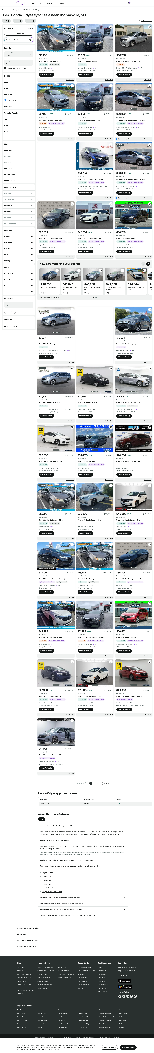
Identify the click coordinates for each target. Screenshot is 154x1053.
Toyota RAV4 (21, 1013)
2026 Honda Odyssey (46, 804)
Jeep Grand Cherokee (85, 1017)
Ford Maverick (62, 1013)
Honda (32, 10)
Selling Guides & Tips (64, 978)
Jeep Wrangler (83, 1013)
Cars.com (93, 1045)
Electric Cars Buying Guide (25, 990)
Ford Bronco (62, 1017)
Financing (20, 994)
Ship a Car (81, 974)
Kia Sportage (123, 1013)
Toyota (19, 1010)
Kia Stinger (122, 1020)
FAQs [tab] (41, 819)
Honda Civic (41, 1017)
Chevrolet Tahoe (104, 1024)
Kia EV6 (121, 1027)
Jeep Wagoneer (83, 1020)
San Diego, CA (102, 991)
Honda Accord (42, 1020)
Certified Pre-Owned (24, 974)
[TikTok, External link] (119, 996)
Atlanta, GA (101, 981)
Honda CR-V (42, 1013)
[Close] (151, 1040)
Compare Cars (42, 974)
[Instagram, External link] (131, 996)
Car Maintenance (83, 985)
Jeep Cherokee (83, 1027)
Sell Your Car (62, 967)
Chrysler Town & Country (52, 892)
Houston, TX (102, 971)
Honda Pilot (46, 884)
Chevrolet (102, 1010)
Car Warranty (82, 978)
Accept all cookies (128, 1047)
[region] (77, 1045)
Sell (41, 3)
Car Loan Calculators (84, 967)
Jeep (80, 1010)
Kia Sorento (122, 1017)
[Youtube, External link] (127, 996)
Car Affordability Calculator (86, 971)
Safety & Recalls (42, 981)
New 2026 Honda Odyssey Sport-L (135, 288)
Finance (61, 3)
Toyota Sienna (47, 873)
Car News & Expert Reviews (46, 971)
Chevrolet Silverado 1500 (107, 1017)
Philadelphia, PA (103, 985)
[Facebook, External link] (123, 996)
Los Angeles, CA (103, 974)
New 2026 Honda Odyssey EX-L (48, 288)
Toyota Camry (21, 1024)
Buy (33, 3)
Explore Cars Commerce (126, 967)
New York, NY (102, 988)
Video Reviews (42, 988)
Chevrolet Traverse (105, 1020)
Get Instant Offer (63, 971)
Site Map (80, 988)
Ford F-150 (61, 1020)
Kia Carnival (46, 880)
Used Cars (20, 967)
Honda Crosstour (49, 888)
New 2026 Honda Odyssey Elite (70, 288)
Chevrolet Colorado (105, 1027)
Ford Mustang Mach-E (65, 1024)
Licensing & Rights (88, 1037)
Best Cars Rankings (43, 978)
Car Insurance (82, 981)
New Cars (20, 971)
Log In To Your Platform (125, 971)
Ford (59, 1010)
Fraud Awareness (104, 1037)
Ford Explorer (62, 1027)
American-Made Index (44, 985)
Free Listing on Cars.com (66, 974)
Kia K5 (121, 1024)
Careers (77, 1037)
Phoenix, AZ (102, 978)
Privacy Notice (39, 1045)
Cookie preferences (109, 1047)
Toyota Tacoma (22, 1020)
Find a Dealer (21, 981)
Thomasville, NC (23, 10)
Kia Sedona (46, 876)
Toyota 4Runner (22, 1027)
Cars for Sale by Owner (24, 978)
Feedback (116, 1037)
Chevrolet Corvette (105, 1013)
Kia (120, 1010)
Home (4, 10)
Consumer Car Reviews (45, 967)
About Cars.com (40, 1037)
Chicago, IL (101, 967)
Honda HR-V (42, 1027)
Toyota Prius (21, 1017)
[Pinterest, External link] (135, 996)
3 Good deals (123, 804)
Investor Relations (64, 1037)
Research (50, 3)
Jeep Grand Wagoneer (85, 1024)
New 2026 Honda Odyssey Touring (114, 288)
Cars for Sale (11, 10)
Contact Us (51, 1037)
